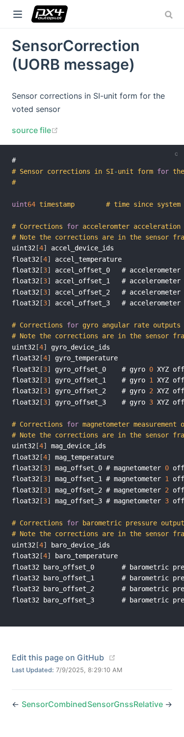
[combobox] (169, 14)
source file (35, 130)
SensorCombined (54, 704)
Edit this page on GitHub (58, 657)
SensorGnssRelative (126, 704)
